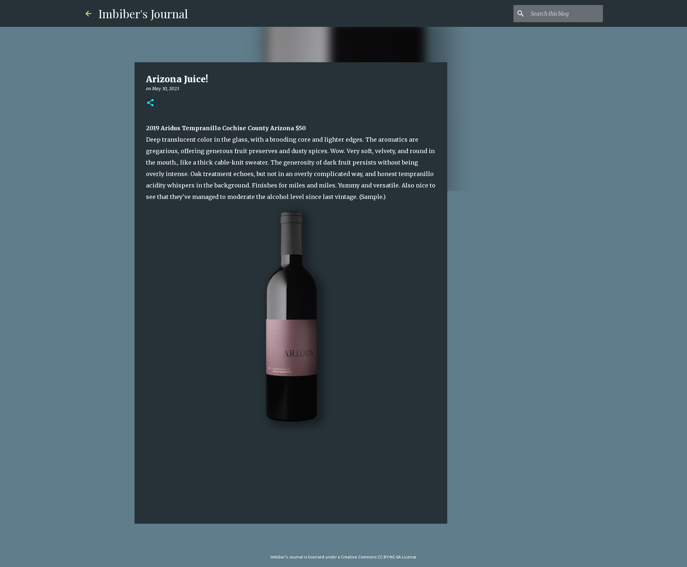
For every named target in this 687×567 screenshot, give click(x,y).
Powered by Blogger (347, 542)
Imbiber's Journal (143, 13)
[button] (150, 103)
